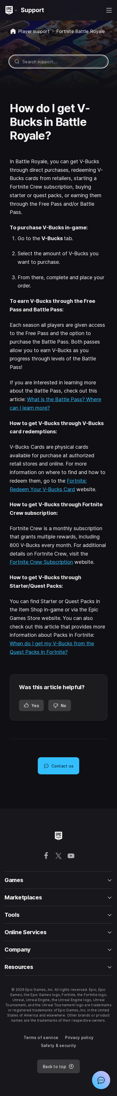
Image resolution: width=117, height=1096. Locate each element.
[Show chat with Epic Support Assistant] (101, 1080)
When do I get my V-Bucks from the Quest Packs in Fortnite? (52, 647)
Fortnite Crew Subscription (41, 562)
